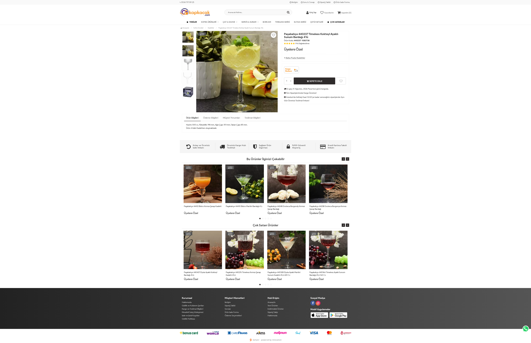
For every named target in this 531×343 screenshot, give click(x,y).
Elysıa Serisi (300, 22)
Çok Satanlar (337, 22)
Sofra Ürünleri (208, 22)
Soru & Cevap (309, 2)
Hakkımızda (187, 302)
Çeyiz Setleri (316, 22)
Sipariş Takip (273, 312)
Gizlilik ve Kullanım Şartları (193, 305)
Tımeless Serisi (282, 22)
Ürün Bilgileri (192, 117)
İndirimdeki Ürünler (276, 309)
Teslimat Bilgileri (253, 117)
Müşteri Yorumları (231, 117)
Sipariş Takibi (324, 2)
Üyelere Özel (293, 49)
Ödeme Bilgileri (210, 117)
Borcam (267, 22)
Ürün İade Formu (342, 2)
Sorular (228, 309)
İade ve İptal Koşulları (191, 315)
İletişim (294, 2)
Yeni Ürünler (273, 305)
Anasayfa (185, 28)
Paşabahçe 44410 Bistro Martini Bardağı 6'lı (244, 206)
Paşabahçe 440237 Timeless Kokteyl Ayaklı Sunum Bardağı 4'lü (240, 28)
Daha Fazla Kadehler (295, 58)
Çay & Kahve (229, 22)
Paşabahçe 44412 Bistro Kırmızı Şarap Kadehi (202, 206)
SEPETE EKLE (315, 81)
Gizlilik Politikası (188, 319)
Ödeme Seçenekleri (233, 315)
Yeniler (193, 22)
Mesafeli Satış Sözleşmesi (192, 312)
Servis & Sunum (248, 22)
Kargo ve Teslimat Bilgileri (192, 309)
